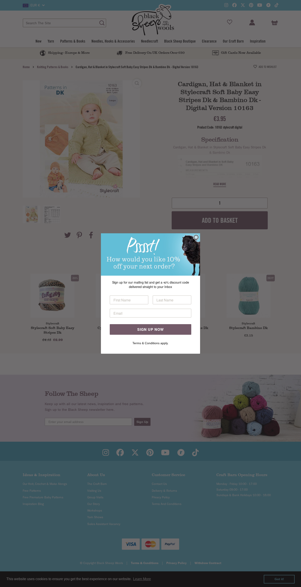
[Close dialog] (196, 237)
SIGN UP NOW (150, 329)
